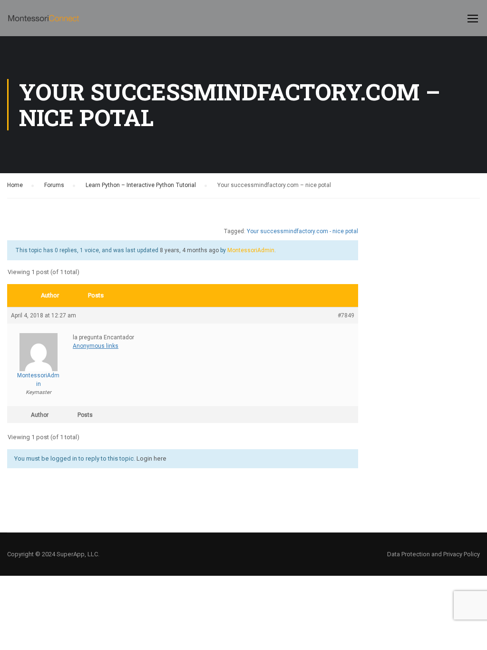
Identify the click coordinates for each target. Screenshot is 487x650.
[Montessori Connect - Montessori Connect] (43, 23)
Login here (151, 458)
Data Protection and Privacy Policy (433, 554)
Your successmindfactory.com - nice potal (302, 231)
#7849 (346, 315)
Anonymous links (95, 346)
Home (15, 185)
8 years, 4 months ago (189, 250)
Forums (54, 185)
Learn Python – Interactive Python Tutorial (141, 185)
